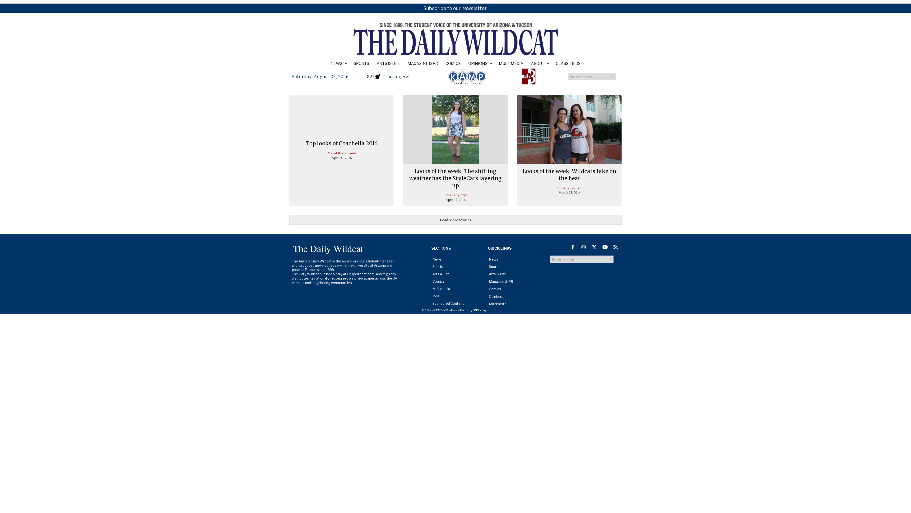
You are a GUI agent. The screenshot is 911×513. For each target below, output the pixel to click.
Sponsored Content (448, 303)
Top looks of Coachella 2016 (341, 143)
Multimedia (511, 63)
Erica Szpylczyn (455, 195)
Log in (485, 310)
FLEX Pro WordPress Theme (451, 310)
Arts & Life (388, 63)
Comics (453, 63)
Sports (361, 63)
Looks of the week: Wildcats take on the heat (569, 175)
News (336, 63)
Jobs (436, 296)
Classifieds (568, 63)
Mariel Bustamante (341, 153)
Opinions (478, 63)
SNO (476, 310)
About (537, 63)
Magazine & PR (423, 63)
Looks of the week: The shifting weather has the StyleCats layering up (455, 178)
